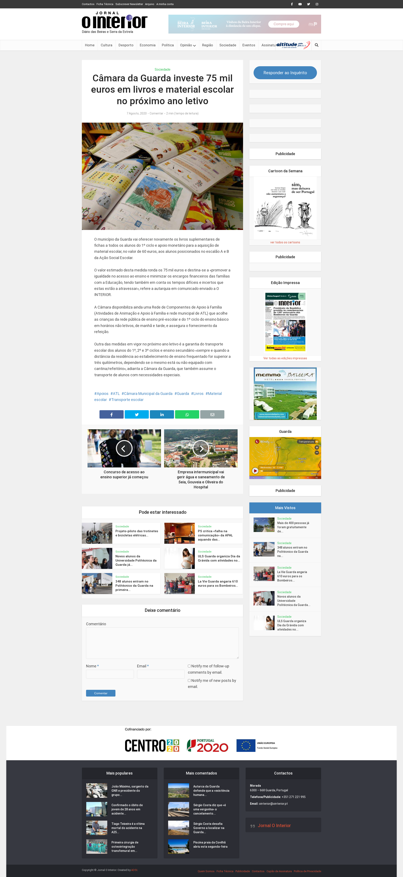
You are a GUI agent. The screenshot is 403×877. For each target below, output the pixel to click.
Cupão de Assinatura (279, 871)
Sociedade (227, 45)
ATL (116, 393)
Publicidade (243, 871)
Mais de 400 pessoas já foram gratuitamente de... (293, 527)
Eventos (248, 45)
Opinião (186, 45)
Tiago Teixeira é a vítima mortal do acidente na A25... (128, 828)
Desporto (126, 45)
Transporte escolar (127, 399)
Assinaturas (271, 45)
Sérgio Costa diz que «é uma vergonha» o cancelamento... (209, 809)
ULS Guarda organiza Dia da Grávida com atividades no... (291, 625)
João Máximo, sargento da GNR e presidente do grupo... (129, 791)
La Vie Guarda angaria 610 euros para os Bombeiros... (292, 576)
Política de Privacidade (307, 871)
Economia (148, 45)
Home (89, 45)
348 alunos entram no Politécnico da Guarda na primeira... (134, 586)
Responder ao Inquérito (285, 72)
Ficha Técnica (105, 4)
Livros (199, 393)
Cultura (106, 45)
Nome (92, 666)
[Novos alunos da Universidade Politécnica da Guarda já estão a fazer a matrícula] (265, 598)
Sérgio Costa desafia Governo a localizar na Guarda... (208, 828)
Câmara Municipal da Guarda (148, 393)
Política (168, 45)
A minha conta (165, 4)
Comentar (156, 113)
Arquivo (149, 4)
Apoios (103, 393)
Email (143, 666)
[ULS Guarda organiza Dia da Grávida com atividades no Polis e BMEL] (265, 623)
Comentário (96, 624)
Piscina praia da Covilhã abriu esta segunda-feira (210, 844)
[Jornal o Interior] (115, 20)
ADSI (134, 870)
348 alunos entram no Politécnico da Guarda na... (292, 552)
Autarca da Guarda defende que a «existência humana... (211, 791)
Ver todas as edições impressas (285, 358)
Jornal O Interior (274, 825)
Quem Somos (206, 871)
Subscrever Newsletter (129, 4)
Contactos (88, 4)
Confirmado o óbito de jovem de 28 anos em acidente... (127, 809)
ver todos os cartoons (285, 242)
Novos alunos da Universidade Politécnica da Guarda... (293, 601)
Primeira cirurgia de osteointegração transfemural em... (124, 846)
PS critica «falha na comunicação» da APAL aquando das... (215, 535)
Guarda (183, 393)
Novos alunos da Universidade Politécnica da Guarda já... (136, 560)
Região (207, 45)
